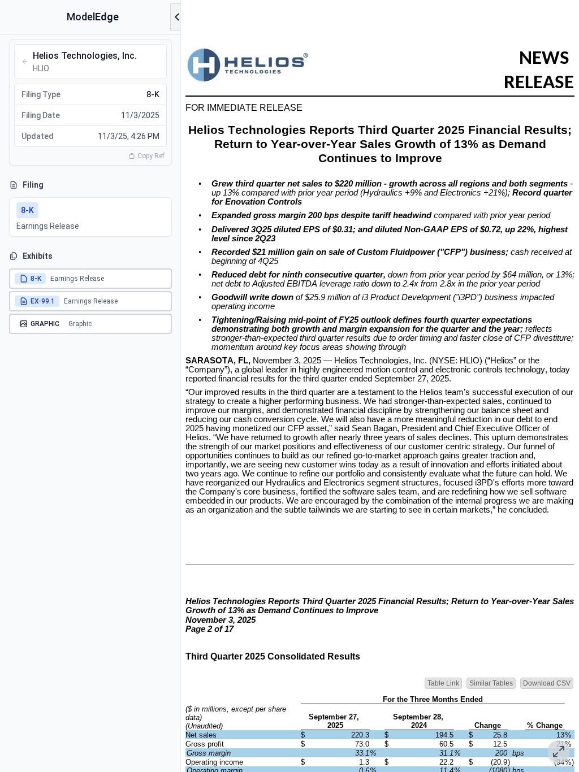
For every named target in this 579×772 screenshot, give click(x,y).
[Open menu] (177, 17)
